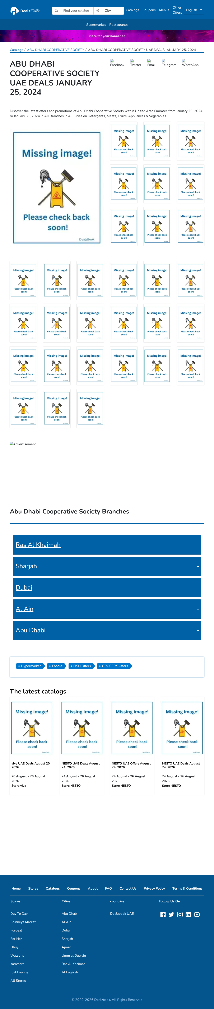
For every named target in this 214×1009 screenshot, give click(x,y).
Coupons (149, 10)
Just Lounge (19, 972)
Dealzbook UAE (122, 913)
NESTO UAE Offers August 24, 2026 (131, 765)
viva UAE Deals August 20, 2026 (31, 765)
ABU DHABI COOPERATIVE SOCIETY (55, 50)
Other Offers (177, 10)
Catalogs (132, 10)
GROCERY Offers (115, 666)
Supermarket (96, 24)
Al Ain (24, 609)
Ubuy (14, 947)
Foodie (57, 666)
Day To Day (19, 913)
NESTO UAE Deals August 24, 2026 (81, 765)
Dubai (24, 587)
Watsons (17, 955)
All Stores (18, 980)
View (31, 727)
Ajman (66, 947)
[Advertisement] (107, 831)
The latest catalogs (38, 691)
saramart (17, 964)
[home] (25, 10)
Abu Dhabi (31, 630)
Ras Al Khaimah (38, 545)
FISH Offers (82, 666)
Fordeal (16, 930)
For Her (16, 939)
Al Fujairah (70, 972)
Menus (164, 10)
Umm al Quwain (74, 955)
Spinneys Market (23, 922)
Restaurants (118, 24)
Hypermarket (31, 666)
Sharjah (26, 566)
